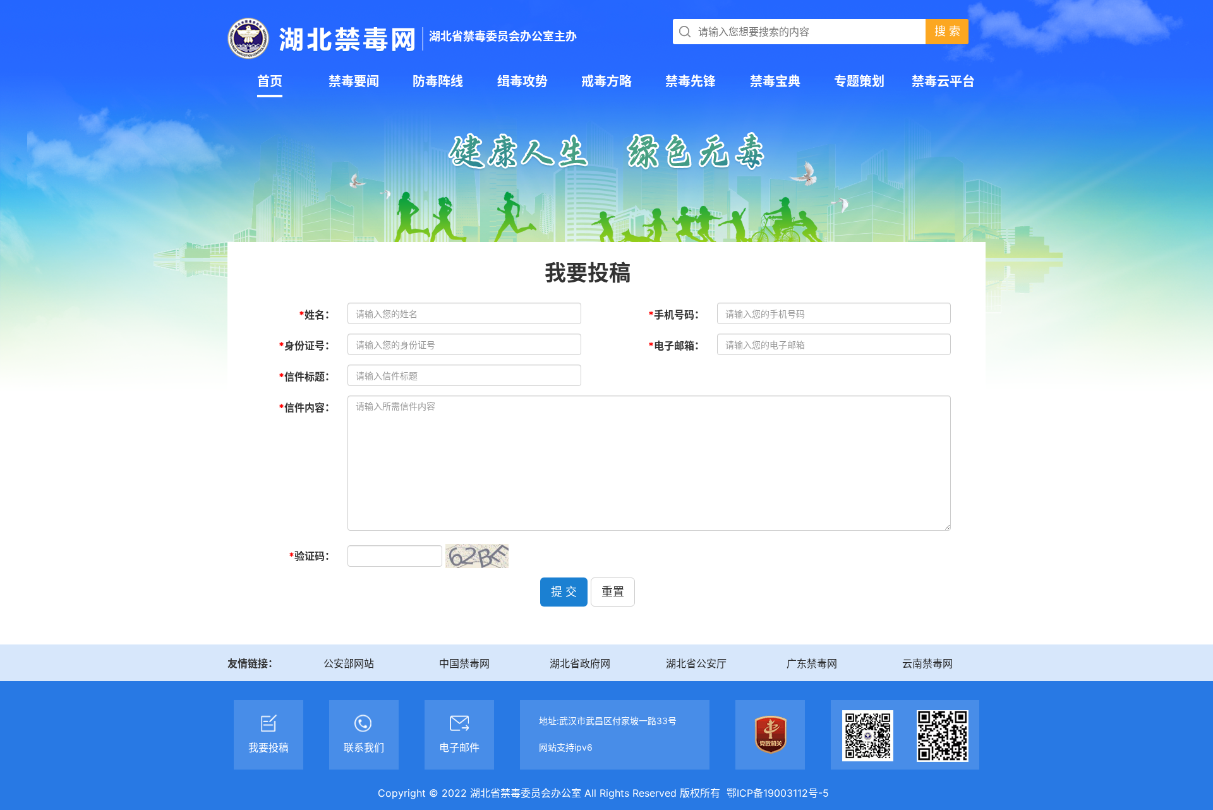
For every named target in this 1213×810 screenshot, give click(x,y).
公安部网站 (348, 663)
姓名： (317, 314)
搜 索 (947, 31)
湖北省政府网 (580, 663)
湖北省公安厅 (696, 663)
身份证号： (307, 345)
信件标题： (307, 376)
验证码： (312, 556)
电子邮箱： (676, 345)
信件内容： (307, 407)
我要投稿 (588, 271)
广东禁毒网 (812, 663)
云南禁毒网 (927, 663)
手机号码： (676, 314)
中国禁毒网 (464, 663)
